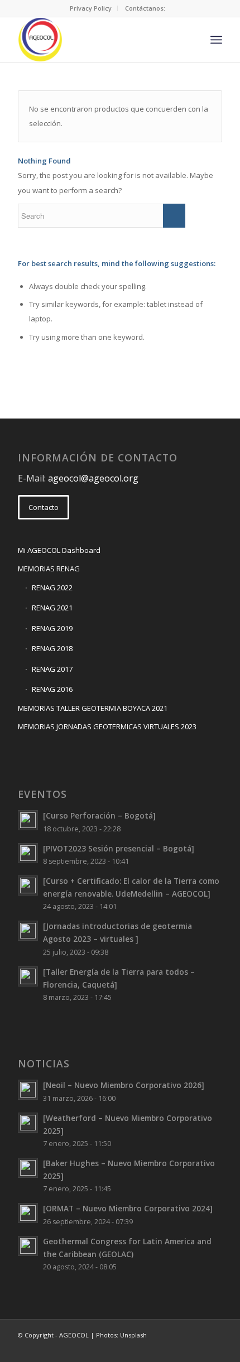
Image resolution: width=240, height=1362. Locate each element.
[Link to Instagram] (197, 1348)
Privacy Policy (91, 8)
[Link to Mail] (146, 1348)
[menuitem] (91, 8)
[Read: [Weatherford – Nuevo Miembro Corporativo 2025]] (28, 1123)
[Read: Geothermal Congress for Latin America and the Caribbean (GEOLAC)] (28, 1246)
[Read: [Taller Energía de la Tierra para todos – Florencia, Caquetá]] (28, 976)
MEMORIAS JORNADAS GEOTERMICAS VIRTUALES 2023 (107, 726)
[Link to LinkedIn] (180, 1348)
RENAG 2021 (52, 608)
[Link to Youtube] (213, 1348)
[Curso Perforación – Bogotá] (99, 815)
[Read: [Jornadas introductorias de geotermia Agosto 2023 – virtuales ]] (28, 931)
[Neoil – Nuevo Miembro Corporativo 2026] (123, 1085)
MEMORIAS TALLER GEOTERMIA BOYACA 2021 (92, 708)
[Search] (192, 39)
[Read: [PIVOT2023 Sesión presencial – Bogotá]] (28, 853)
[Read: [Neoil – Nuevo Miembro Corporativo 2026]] (28, 1090)
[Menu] (216, 39)
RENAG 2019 (52, 628)
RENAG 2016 (52, 689)
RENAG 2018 (52, 648)
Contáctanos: (145, 8)
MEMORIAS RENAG (49, 569)
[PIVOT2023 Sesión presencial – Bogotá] (118, 848)
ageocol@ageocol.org (93, 478)
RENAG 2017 (52, 669)
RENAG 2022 (52, 588)
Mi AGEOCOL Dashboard (59, 550)
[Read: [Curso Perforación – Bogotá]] (28, 820)
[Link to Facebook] (163, 1348)
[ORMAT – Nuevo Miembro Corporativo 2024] (128, 1208)
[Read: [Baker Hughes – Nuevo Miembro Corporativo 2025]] (28, 1168)
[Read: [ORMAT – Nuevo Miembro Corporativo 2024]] (28, 1213)
